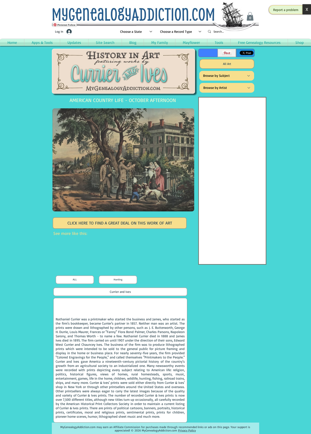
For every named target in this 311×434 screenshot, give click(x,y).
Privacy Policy (187, 430)
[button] (286, 9)
